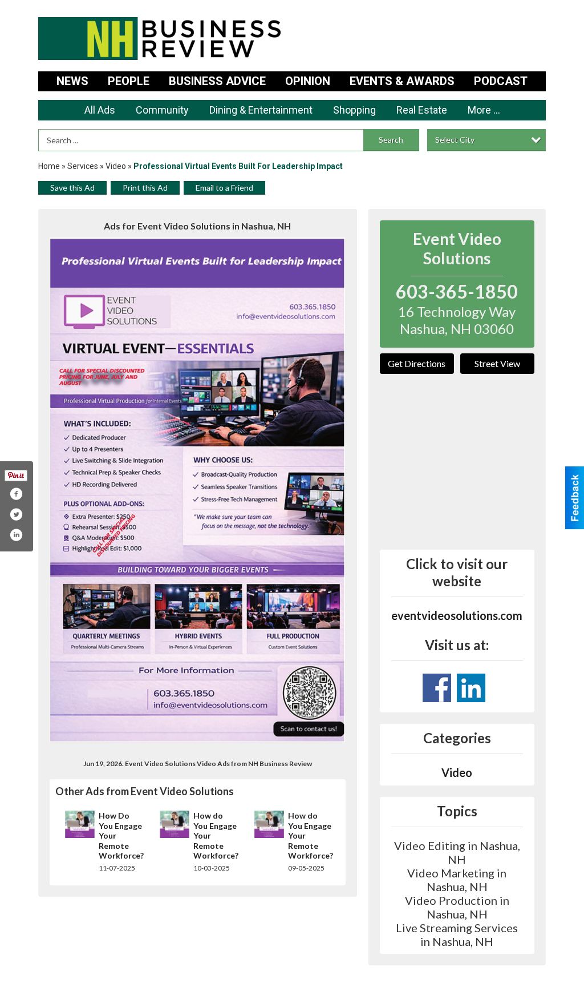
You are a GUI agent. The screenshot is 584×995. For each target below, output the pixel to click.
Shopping (354, 110)
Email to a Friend (224, 187)
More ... (484, 110)
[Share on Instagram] (16, 535)
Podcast (501, 81)
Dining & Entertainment (261, 110)
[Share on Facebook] (16, 494)
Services (82, 166)
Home (49, 166)
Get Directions (416, 363)
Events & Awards (402, 81)
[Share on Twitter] (16, 514)
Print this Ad (145, 187)
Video (116, 166)
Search (391, 139)
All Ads (99, 110)
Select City (454, 139)
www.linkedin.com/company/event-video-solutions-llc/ (471, 688)
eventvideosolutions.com (456, 615)
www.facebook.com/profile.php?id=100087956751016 (437, 688)
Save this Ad (72, 187)
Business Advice (217, 81)
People (128, 81)
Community (162, 110)
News (72, 81)
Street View (497, 363)
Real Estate (421, 110)
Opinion (307, 81)
